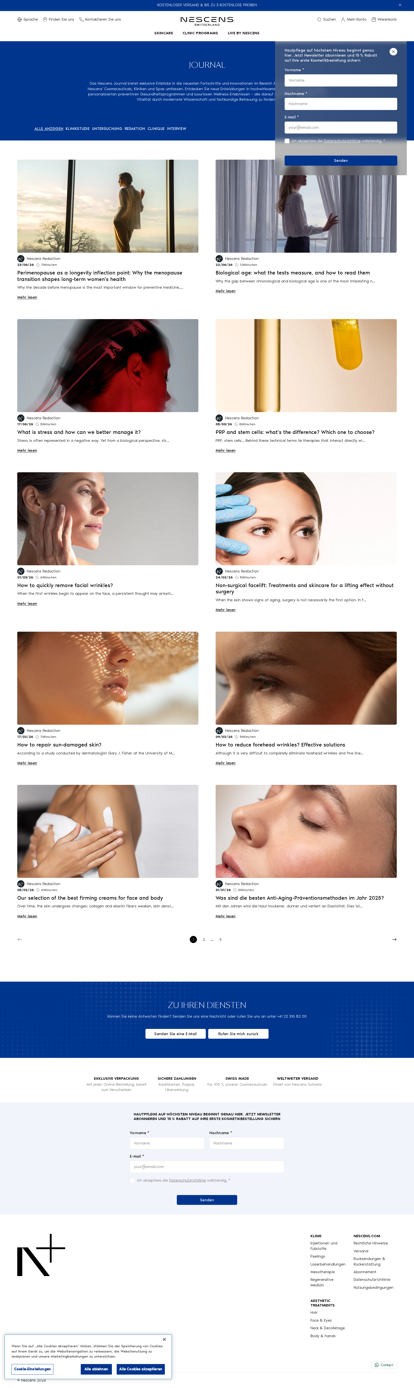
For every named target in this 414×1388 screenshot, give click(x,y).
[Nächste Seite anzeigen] (394, 939)
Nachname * (220, 1133)
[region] (88, 1356)
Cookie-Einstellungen (32, 1369)
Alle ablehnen (96, 1369)
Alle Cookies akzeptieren (140, 1369)
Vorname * (140, 1133)
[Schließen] (393, 51)
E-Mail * (137, 1156)
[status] (341, 106)
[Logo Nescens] (41, 1286)
